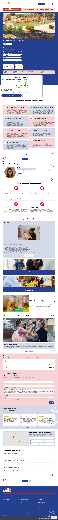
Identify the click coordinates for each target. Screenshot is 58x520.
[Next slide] (54, 411)
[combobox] (29, 386)
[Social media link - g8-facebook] (39, 507)
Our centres (10, 6)
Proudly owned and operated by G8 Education (47, 518)
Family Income (7, 379)
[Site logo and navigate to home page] (14, 3)
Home (6, 6)
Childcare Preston (16, 6)
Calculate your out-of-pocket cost (12, 61)
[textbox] (29, 385)
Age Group (6, 395)
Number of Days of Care (8, 383)
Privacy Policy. (21, 399)
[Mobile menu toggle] (54, 4)
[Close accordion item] (53, 222)
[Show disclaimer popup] (34, 412)
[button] (4, 23)
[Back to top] (29, 485)
